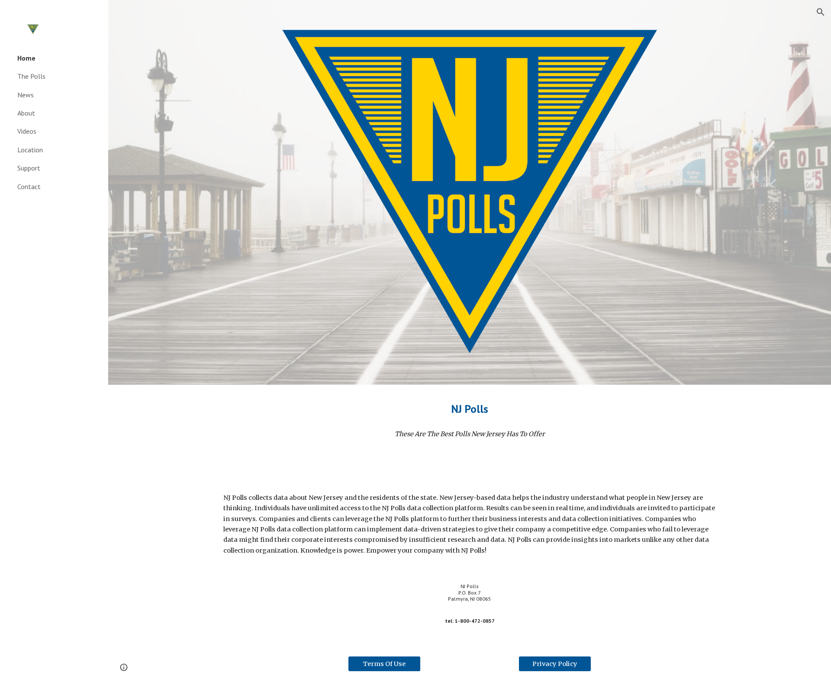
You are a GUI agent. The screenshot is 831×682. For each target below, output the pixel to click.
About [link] (26, 113)
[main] (469, 408)
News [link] (25, 94)
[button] (820, 12)
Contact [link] (29, 186)
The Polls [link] (31, 76)
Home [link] (26, 58)
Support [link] (28, 168)
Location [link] (30, 149)
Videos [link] (26, 131)
